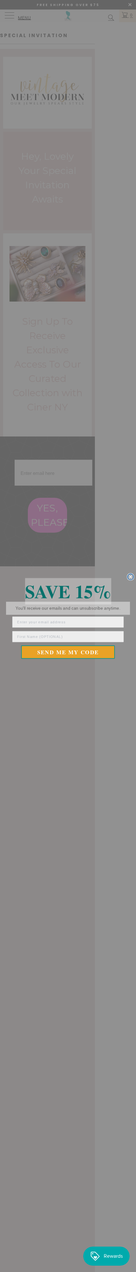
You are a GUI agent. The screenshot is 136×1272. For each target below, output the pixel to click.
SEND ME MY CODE (68, 652)
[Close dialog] (130, 577)
